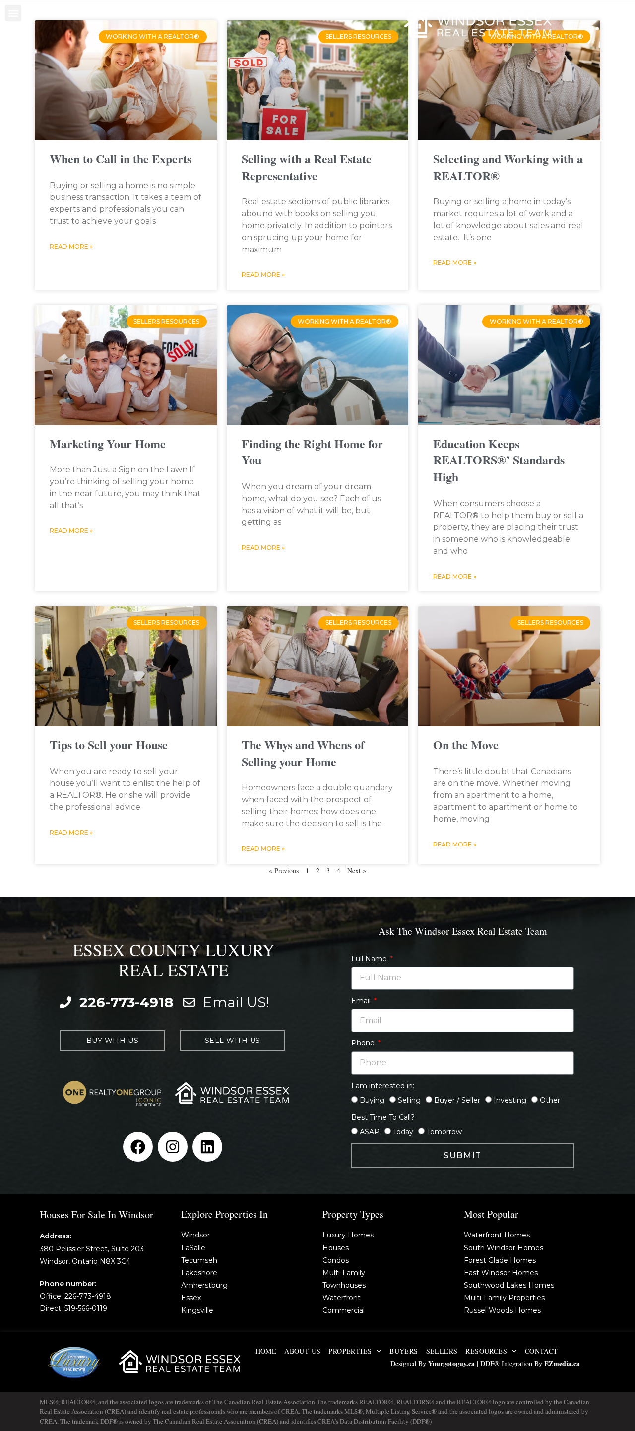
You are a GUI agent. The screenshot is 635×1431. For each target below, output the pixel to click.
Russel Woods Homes (502, 1310)
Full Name (370, 958)
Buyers (403, 1351)
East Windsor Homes (501, 1272)
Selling (409, 1100)
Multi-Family (343, 1272)
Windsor (195, 1235)
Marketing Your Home (108, 443)
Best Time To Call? (383, 1117)
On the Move (466, 744)
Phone (364, 1043)
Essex (191, 1297)
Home (266, 1351)
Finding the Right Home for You (312, 452)
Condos (335, 1260)
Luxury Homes (348, 1235)
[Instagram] (173, 1147)
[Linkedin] (207, 1147)
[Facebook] (138, 1147)
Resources (486, 1351)
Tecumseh (199, 1260)
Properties (350, 1351)
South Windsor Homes (503, 1247)
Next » (356, 870)
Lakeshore (199, 1272)
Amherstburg (204, 1285)
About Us (302, 1351)
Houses (335, 1247)
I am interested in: (382, 1085)
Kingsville (197, 1310)
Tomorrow (444, 1131)
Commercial (343, 1310)
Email (362, 1000)
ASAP (370, 1131)
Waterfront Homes (497, 1235)
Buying (372, 1100)
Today (403, 1131)
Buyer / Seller (457, 1100)
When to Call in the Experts (120, 158)
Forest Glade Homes (500, 1260)
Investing (510, 1100)
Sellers (442, 1351)
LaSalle (193, 1247)
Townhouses (344, 1285)
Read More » (71, 246)
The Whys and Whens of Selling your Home (303, 753)
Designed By (409, 1363)
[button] (13, 13)
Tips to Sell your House (109, 744)
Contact (541, 1351)
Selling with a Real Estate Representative (307, 167)
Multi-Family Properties (504, 1297)
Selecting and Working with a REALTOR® (508, 167)
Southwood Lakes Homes (509, 1285)
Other (550, 1100)
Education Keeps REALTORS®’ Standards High (499, 460)
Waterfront (341, 1297)
